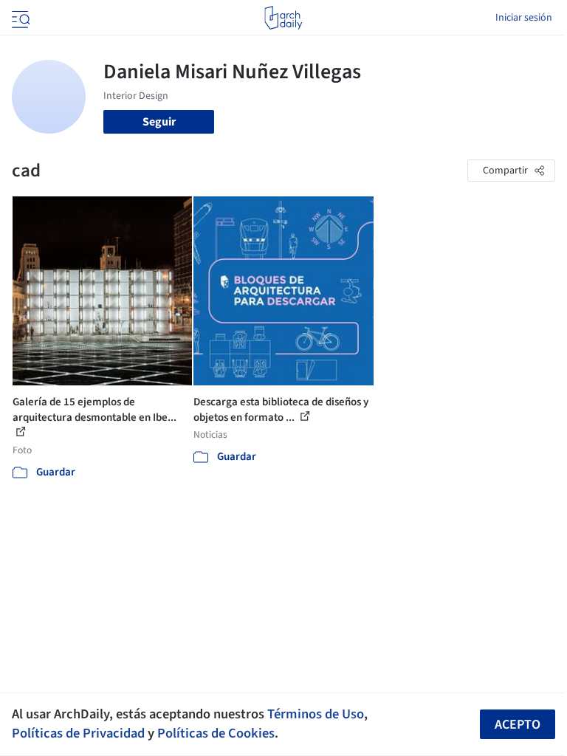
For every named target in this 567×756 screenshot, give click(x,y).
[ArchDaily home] (283, 18)
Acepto (517, 724)
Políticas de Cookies (216, 733)
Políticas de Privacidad (78, 733)
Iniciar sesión (523, 18)
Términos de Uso (315, 714)
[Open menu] (19, 17)
